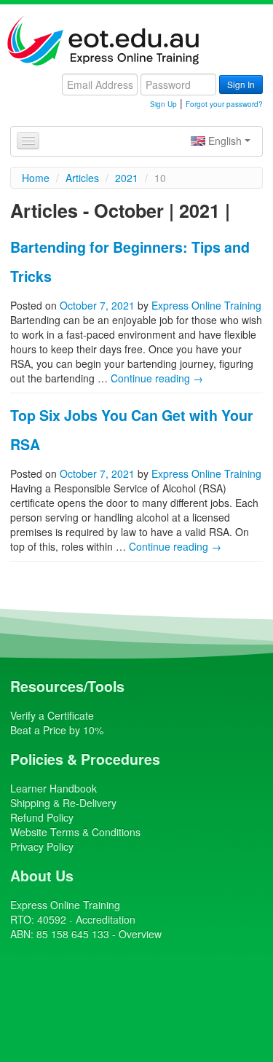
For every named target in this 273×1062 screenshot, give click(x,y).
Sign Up (163, 104)
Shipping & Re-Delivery (63, 802)
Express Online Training (206, 305)
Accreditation (105, 919)
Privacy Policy (42, 846)
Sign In (241, 84)
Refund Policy (42, 817)
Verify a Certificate (52, 715)
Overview (140, 934)
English (225, 140)
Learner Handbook (53, 788)
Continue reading (157, 378)
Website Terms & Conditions (75, 832)
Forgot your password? (224, 104)
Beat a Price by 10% (56, 730)
